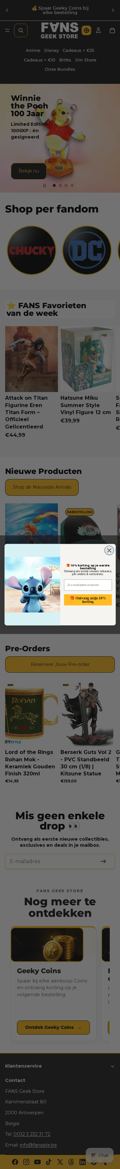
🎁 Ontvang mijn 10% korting (88, 599)
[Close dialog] (109, 550)
